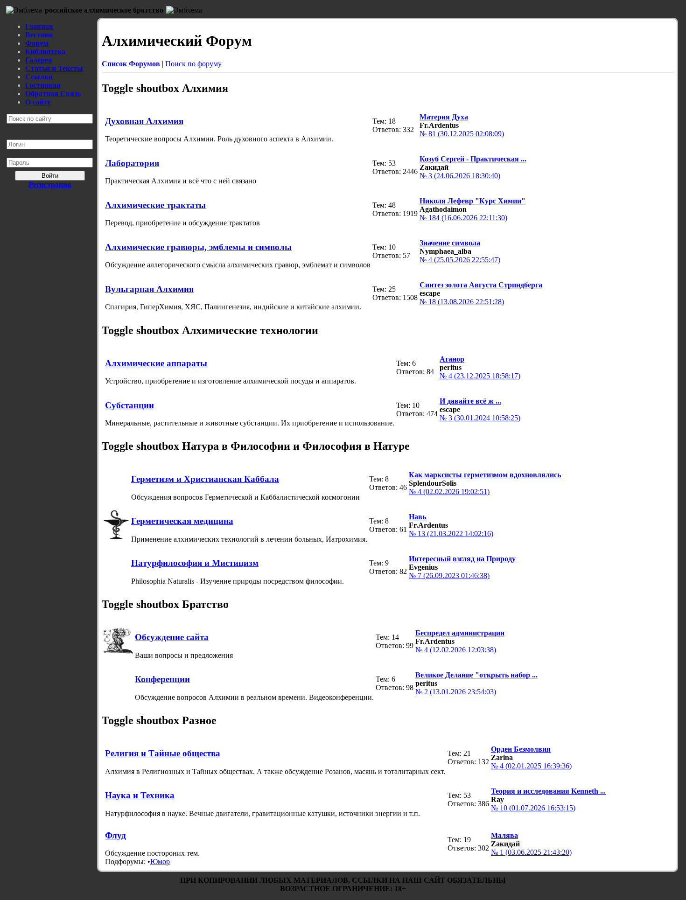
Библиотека (45, 52)
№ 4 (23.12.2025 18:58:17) (480, 376)
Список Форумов (131, 64)
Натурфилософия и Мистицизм (195, 563)
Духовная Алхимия (144, 121)
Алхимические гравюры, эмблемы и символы (198, 247)
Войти (50, 175)
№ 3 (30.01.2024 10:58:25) (480, 418)
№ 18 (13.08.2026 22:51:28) (462, 302)
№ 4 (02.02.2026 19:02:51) (449, 491)
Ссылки (39, 77)
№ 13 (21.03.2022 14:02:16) (451, 533)
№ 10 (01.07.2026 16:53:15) (533, 808)
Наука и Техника (140, 795)
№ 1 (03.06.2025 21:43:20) (531, 852)
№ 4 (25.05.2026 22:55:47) (460, 260)
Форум (37, 43)
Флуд (115, 835)
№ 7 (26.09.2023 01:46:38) (449, 575)
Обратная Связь (53, 94)
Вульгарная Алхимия (149, 289)
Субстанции (129, 405)
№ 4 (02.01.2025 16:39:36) (531, 766)
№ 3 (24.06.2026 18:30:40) (460, 176)
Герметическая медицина (182, 521)
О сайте (38, 102)
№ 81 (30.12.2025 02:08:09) (462, 134)
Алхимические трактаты (155, 205)
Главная (39, 26)
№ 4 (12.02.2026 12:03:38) (455, 650)
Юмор (160, 861)
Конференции (162, 679)
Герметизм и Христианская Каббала (205, 479)
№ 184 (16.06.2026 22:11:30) (463, 218)
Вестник (39, 35)
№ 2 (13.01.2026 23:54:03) (455, 692)
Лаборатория (132, 163)
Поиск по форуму (193, 64)
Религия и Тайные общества (162, 753)
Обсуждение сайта (172, 637)
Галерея (38, 60)
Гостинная (43, 85)
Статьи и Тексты (54, 68)
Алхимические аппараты (156, 363)
